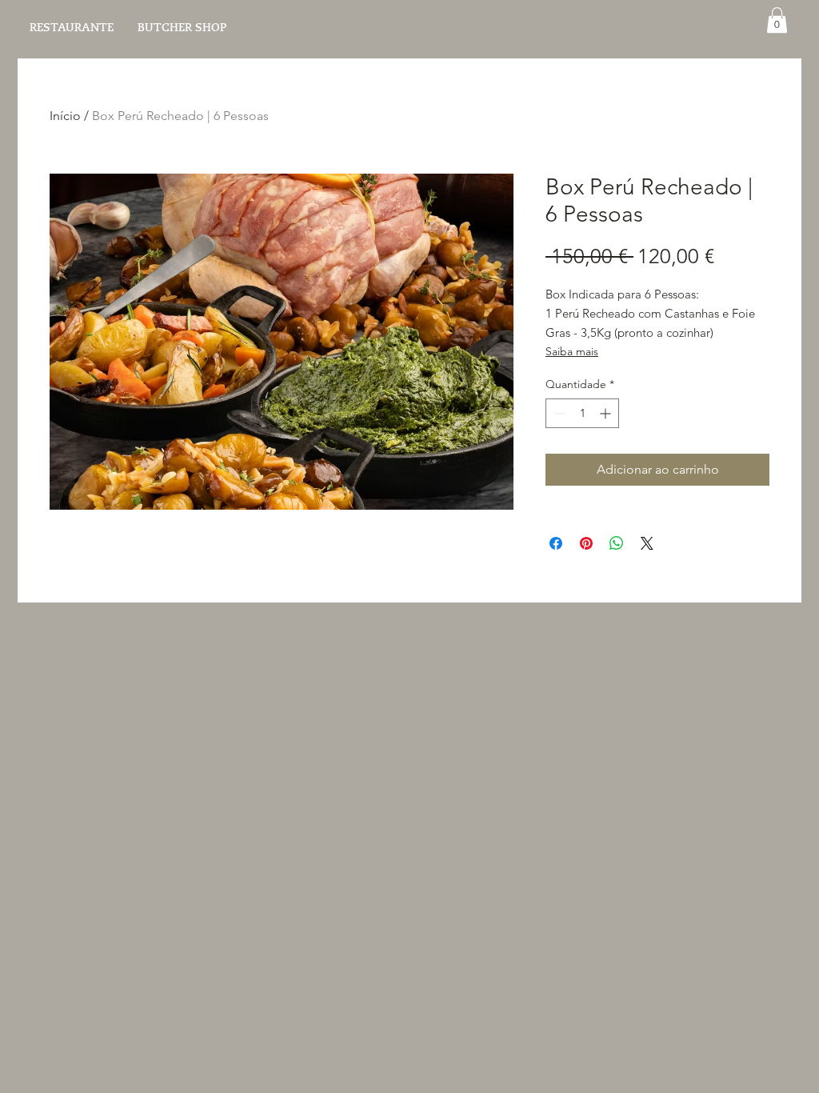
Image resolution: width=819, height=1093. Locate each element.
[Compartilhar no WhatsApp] (616, 543)
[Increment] (607, 413)
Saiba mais (571, 351)
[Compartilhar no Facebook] (555, 543)
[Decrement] (558, 413)
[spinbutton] (582, 413)
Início (65, 115)
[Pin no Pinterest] (586, 543)
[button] (777, 20)
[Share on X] (647, 543)
